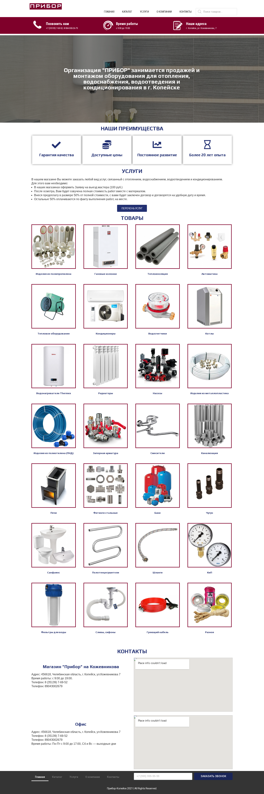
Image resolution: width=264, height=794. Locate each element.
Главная (40, 776)
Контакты (113, 776)
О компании (92, 776)
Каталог (57, 776)
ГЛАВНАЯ (109, 11)
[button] (132, 208)
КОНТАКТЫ (186, 11)
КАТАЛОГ (127, 11)
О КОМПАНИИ (164, 11)
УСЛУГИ (144, 11)
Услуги (74, 776)
